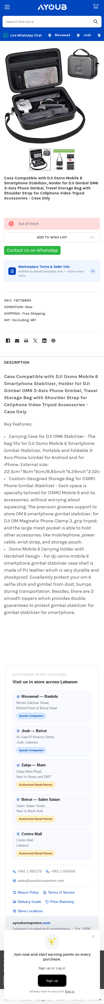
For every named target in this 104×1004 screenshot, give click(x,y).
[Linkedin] (44, 341)
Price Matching (62, 902)
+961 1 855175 (30, 871)
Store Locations (30, 911)
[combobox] (46, 21)
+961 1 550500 (63, 871)
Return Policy (28, 892)
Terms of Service (61, 892)
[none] (52, 96)
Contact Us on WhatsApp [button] (32, 250)
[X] (35, 341)
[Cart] (96, 6)
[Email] (17, 341)
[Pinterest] (53, 341)
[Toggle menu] (7, 7)
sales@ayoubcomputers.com (41, 880)
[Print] (26, 341)
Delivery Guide (29, 902)
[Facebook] (8, 341)
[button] (52, 237)
